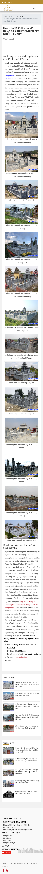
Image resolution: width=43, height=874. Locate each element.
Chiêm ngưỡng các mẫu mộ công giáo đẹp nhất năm (27, 782)
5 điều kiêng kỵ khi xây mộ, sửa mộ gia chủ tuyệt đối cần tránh (26, 760)
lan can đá (9, 78)
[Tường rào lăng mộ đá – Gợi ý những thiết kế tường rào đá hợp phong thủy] (8, 685)
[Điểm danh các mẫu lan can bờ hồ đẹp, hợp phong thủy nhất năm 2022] (8, 707)
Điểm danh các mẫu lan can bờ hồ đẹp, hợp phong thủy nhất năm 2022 (27, 706)
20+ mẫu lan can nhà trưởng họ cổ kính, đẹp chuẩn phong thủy (26, 727)
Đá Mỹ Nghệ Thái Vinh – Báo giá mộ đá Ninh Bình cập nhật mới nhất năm (26, 772)
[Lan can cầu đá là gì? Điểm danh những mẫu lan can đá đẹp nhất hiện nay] (8, 718)
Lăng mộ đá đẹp (9, 843)
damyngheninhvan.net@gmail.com (20, 830)
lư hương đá (9, 604)
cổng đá (32, 601)
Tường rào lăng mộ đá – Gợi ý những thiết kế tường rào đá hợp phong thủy (26, 684)
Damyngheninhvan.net (23, 657)
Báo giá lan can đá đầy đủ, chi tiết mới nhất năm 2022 (27, 694)
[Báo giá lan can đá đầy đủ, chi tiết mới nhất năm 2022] (8, 696)
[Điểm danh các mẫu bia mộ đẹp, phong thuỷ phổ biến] (8, 794)
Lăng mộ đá (7, 836)
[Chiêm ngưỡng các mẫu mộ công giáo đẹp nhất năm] (8, 783)
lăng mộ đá (24, 601)
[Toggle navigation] (38, 8)
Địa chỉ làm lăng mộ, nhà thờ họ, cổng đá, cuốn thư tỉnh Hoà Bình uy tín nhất (26, 750)
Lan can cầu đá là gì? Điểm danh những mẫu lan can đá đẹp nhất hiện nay (27, 717)
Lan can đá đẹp (18, 16)
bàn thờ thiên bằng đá (23, 604)
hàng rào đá (9, 75)
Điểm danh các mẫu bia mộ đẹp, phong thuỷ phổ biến (26, 792)
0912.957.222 (9, 2)
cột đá (35, 604)
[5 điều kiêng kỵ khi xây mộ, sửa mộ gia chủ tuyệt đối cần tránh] (8, 761)
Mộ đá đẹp (7, 838)
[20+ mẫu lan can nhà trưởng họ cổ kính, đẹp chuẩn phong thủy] (8, 728)
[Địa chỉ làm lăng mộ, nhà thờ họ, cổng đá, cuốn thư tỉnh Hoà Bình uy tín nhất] (8, 750)
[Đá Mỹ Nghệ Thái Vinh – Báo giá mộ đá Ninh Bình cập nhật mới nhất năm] (8, 772)
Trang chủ (6, 16)
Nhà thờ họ (7, 840)
